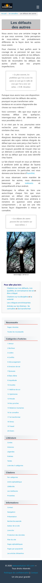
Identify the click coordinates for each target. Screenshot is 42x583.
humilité (30, 173)
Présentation (12, 517)
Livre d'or (10, 530)
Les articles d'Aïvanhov (15, 553)
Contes (9, 442)
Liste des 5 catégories (15, 465)
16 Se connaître (13, 412)
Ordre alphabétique (14, 482)
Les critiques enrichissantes (19, 302)
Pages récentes (12, 327)
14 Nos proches (13, 403)
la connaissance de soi (24, 290)
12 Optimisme (12, 394)
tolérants (29, 183)
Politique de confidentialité (16, 572)
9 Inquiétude (12, 380)
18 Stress (10, 422)
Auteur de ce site (13, 526)
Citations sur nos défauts (17, 288)
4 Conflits (10, 357)
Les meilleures (12, 491)
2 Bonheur (11, 348)
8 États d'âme (12, 376)
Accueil (4, 14)
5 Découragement (13, 362)
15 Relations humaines (15, 408)
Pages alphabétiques (15, 544)
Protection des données (16, 535)
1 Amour (10, 344)
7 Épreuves (11, 371)
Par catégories (12, 477)
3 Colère (10, 353)
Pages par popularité (15, 549)
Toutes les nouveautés (15, 332)
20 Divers (10, 431)
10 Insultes (11, 385)
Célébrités (11, 486)
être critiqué (12, 293)
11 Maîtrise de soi (13, 389)
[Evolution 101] (7, 6)
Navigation (11, 512)
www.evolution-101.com (23, 565)
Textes (9, 461)
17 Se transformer (13, 417)
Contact (10, 507)
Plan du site (11, 540)
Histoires (10, 447)
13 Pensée (11, 399)
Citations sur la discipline (17, 296)
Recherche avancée (14, 521)
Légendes (10, 452)
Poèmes (10, 456)
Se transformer (24, 308)
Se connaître (13, 14)
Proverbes (11, 496)
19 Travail (10, 426)
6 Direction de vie (13, 367)
